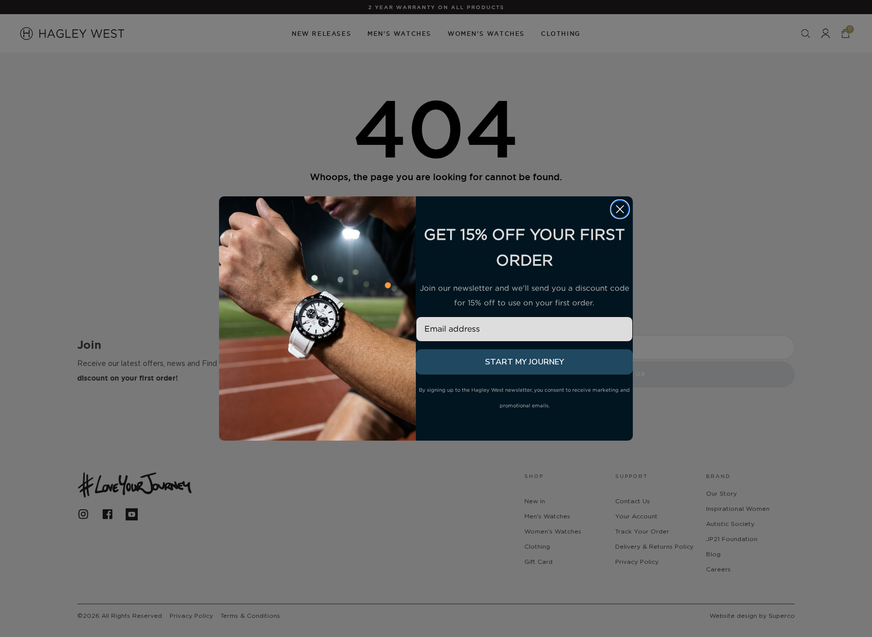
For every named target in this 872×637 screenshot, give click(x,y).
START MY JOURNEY (524, 361)
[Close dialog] (620, 209)
